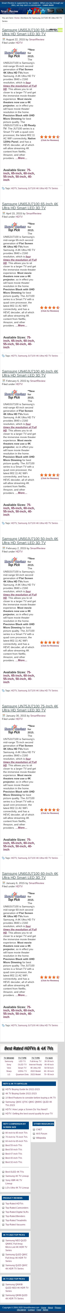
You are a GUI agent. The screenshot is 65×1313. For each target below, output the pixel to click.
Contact (31, 1310)
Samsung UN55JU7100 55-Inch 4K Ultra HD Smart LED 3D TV (30, 32)
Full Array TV (35, 1061)
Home (17, 18)
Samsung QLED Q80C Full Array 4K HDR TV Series (16, 1257)
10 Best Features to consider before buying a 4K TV (30, 1097)
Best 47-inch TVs (13, 1154)
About (50, 1307)
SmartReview (36, 39)
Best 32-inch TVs (13, 1162)
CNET (39, 1129)
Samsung (9, 1061)
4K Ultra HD (35, 1068)
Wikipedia (41, 1138)
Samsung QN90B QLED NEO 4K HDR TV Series (17, 1287)
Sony (9, 1064)
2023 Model (36, 1074)
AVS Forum (41, 1133)
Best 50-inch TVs (13, 1149)
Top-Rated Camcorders (16, 1208)
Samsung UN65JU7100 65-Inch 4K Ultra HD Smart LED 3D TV (30, 206)
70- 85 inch (49, 1074)
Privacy (58, 1307)
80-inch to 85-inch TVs (16, 1133)
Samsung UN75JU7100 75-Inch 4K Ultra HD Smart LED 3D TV (30, 708)
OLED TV (22, 1064)
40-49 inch (49, 1064)
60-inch (28, 173)
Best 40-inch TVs (13, 1158)
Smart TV (22, 1068)
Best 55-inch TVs (13, 1145)
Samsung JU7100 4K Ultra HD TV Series (38, 188)
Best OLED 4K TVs (14, 1172)
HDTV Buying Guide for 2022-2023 (22, 1089)
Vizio (9, 1068)
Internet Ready (35, 1064)
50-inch (21, 176)
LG (9, 1074)
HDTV (19, 42)
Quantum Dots (22, 1074)
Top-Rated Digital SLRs (17, 1212)
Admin (45, 1310)
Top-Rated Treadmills (16, 1220)
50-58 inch (49, 1068)
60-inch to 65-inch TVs (16, 1141)
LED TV (22, 1061)
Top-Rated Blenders (15, 1216)
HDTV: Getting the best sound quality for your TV (29, 1113)
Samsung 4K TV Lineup (17, 1176)
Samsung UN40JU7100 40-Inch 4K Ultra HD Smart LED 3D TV (30, 373)
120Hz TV (22, 1071)
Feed (39, 1310)
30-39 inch (49, 1061)
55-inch (8, 176)
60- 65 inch (49, 1071)
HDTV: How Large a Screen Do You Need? (26, 1109)
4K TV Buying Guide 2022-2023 (21, 1093)
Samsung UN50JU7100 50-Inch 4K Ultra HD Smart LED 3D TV (30, 541)
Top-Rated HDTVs (14, 1203)
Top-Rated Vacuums (15, 1224)
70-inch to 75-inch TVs (16, 1137)
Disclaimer (21, 1310)
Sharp (9, 1071)
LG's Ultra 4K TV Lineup (17, 1187)
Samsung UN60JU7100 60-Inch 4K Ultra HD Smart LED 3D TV (30, 876)
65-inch (16, 173)
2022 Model (36, 1071)
